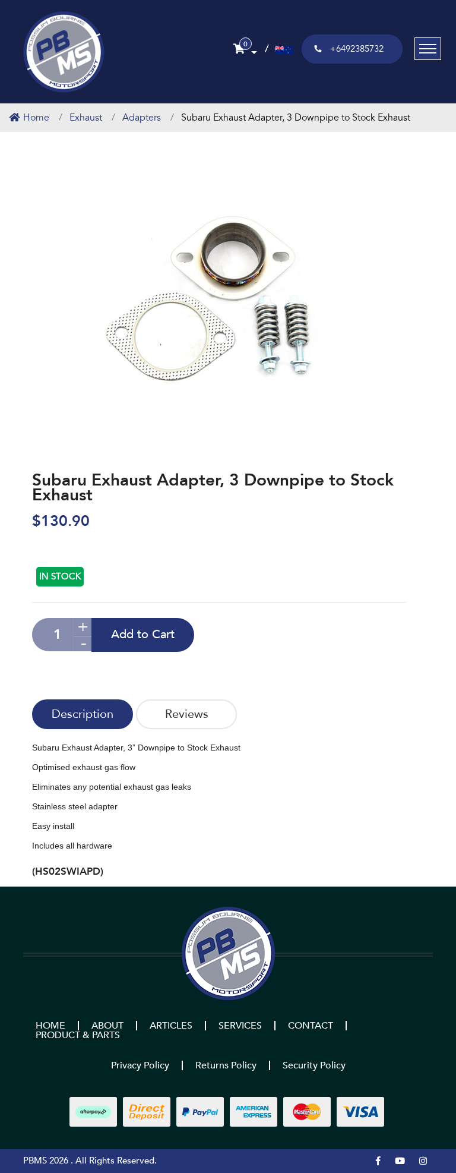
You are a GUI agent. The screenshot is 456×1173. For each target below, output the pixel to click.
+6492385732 (357, 49)
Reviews (186, 714)
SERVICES (240, 1025)
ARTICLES (171, 1025)
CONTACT (310, 1025)
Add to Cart (143, 634)
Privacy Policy (140, 1065)
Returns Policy (225, 1065)
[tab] (82, 714)
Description (82, 714)
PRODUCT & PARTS (78, 1035)
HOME (50, 1025)
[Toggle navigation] (427, 48)
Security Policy (314, 1065)
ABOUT (107, 1025)
